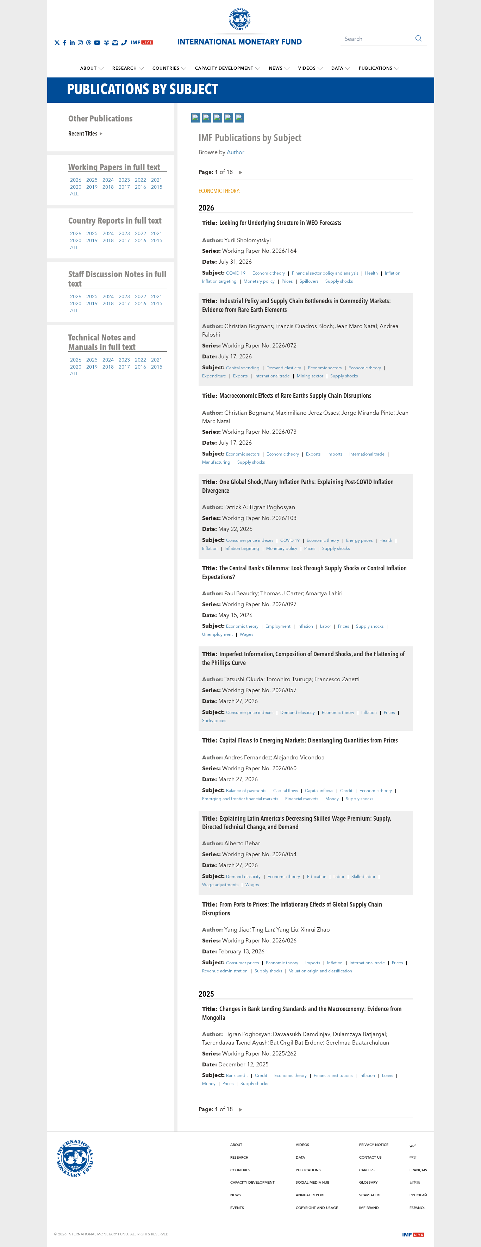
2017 (124, 187)
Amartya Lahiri (324, 594)
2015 (156, 187)
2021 (156, 180)
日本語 (415, 1182)
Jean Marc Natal (356, 326)
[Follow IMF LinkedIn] (72, 42)
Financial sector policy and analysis (325, 273)
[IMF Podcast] (106, 42)
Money (332, 799)
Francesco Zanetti (337, 679)
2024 (108, 180)
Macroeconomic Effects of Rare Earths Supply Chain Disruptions (295, 395)
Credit (346, 791)
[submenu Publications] (397, 68)
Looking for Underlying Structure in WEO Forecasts (280, 222)
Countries (166, 68)
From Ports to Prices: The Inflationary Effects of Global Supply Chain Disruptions (292, 908)
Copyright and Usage (317, 1208)
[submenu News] (287, 68)
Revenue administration (225, 971)
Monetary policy (259, 282)
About (88, 68)
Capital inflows (319, 791)
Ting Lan (263, 930)
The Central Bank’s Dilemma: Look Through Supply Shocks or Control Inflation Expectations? (304, 572)
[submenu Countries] (184, 68)
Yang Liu (287, 930)
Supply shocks (339, 282)
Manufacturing (216, 462)
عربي (413, 1145)
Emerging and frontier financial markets (240, 799)
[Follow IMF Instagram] (80, 42)
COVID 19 (235, 273)
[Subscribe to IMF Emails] (115, 42)
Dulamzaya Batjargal (359, 1034)
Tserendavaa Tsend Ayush (235, 1043)
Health (371, 273)
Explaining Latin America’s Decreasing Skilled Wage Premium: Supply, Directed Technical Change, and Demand (296, 822)
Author (235, 152)
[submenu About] (101, 68)
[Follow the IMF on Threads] (88, 42)
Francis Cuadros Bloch (304, 326)
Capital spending (243, 368)
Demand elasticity (284, 368)
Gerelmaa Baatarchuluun (357, 1043)
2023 (124, 180)
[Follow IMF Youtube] (97, 42)
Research (124, 68)
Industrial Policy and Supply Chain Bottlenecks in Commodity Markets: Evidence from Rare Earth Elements (296, 305)
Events (237, 1208)
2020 (75, 187)
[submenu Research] (141, 68)
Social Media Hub (312, 1182)
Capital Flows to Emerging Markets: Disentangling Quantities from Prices (308, 740)
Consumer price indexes (249, 541)
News (276, 68)
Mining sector (310, 376)
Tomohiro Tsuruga (289, 679)
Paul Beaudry (241, 594)
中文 (413, 1157)
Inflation (392, 273)
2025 (92, 180)
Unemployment (217, 635)
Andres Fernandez (247, 758)
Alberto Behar (242, 843)
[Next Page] (238, 172)
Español (417, 1208)
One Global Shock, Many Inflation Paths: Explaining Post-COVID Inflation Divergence (298, 486)
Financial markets (301, 799)
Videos (307, 68)
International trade (272, 376)
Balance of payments (246, 791)
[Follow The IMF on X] (57, 42)
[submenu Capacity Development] (258, 68)
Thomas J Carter (281, 594)
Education (316, 877)
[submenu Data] (347, 68)
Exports (240, 376)
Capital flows (285, 791)
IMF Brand (369, 1208)
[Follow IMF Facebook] (65, 42)
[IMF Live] (413, 1234)
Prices (287, 282)
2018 (108, 187)
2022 (140, 180)
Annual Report (310, 1195)
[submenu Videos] (320, 68)
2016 (140, 187)
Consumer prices (242, 963)
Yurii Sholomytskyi (247, 240)
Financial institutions (333, 1076)
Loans (387, 1076)
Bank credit (237, 1076)
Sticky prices (214, 721)
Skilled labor (363, 877)
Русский (418, 1195)
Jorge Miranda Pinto (367, 413)
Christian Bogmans (248, 326)
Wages (246, 635)
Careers (367, 1170)
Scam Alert (370, 1195)
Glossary (368, 1182)
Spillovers (309, 282)
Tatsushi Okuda (243, 679)
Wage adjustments (220, 885)
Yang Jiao (237, 930)
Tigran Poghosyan (272, 507)
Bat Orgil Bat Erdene (296, 1043)
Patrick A (235, 507)
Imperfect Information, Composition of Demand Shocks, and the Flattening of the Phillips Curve (303, 658)
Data (337, 68)
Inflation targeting (219, 282)
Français (418, 1170)
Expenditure (214, 376)
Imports (334, 454)
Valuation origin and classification (320, 971)
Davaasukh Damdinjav (301, 1034)
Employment (278, 627)
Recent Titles (82, 133)
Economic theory (268, 273)
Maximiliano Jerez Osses (307, 413)
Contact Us (370, 1157)
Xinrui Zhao (315, 930)
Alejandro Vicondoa (299, 758)
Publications (376, 68)
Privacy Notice (373, 1145)
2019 (92, 187)
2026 (75, 180)
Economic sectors (325, 368)
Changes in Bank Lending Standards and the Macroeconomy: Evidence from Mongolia (302, 1013)
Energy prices (359, 541)
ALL (74, 194)
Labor (325, 627)
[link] (195, 118)
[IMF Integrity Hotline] (124, 42)
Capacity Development (224, 68)
